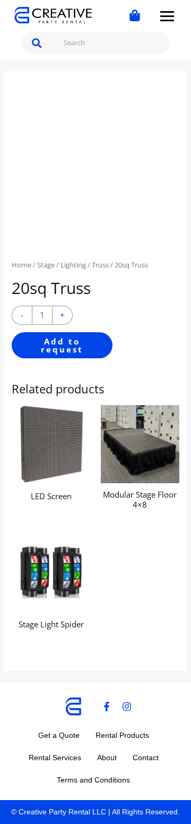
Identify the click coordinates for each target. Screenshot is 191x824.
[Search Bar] (37, 43)
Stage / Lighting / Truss (73, 265)
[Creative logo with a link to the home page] (53, 16)
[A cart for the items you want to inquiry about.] (135, 16)
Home (21, 265)
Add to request (62, 345)
